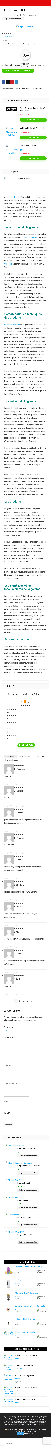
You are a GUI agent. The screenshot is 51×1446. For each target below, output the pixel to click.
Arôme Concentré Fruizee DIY (26, 1355)
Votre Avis (9, 1037)
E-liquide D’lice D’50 (24, 1235)
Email (7, 1113)
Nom (6, 1101)
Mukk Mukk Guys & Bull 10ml (32, 128)
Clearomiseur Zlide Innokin (25, 1332)
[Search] (47, 3)
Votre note (8, 1027)
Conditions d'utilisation (29, 1429)
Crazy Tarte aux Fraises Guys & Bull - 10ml (32, 109)
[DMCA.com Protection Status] (25, 1433)
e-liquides (16, 197)
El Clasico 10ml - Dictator (25, 1319)
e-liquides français (29, 237)
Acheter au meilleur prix (18, 71)
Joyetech (18, 1382)
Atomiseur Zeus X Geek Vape (26, 1293)
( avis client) (8, 37)
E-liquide (35, 44)
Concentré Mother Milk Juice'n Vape (29, 1267)
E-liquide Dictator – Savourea (28, 1166)
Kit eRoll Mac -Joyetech (24, 1376)
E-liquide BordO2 (23, 1183)
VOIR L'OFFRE (33, 120)
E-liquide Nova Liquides (24, 1365)
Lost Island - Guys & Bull (30, 146)
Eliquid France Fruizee (25, 1218)
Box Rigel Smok (21, 1280)
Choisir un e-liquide (12, 325)
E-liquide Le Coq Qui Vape (25, 1399)
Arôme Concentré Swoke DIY (26, 1387)
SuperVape (8, 264)
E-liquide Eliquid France (26, 1149)
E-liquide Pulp (22, 1200)
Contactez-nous (31, 1431)
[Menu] (3, 3)
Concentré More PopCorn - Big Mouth (30, 1306)
